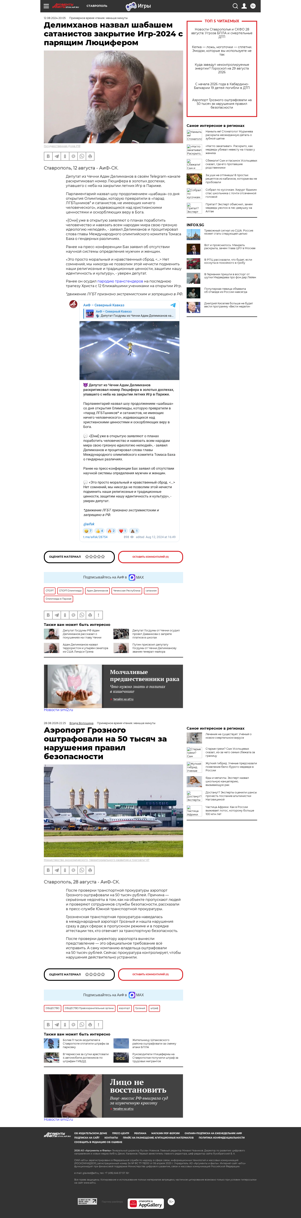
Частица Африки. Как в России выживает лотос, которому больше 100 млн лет (230, 810)
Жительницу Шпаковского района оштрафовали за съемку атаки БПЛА (154, 1043)
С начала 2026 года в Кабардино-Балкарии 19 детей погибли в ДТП (222, 86)
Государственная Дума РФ (62, 146)
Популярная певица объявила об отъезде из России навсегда (225, 290)
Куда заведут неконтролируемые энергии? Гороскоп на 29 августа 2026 (222, 68)
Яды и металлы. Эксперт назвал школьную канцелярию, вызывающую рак (227, 781)
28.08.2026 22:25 (55, 723)
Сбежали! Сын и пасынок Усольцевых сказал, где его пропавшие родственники (231, 164)
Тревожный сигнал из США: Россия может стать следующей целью (228, 232)
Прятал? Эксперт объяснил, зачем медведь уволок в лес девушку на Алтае (229, 208)
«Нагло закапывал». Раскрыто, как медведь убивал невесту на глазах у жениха (230, 149)
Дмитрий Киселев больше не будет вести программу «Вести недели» (228, 305)
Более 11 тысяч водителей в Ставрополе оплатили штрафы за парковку (86, 1043)
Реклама (140, 1133)
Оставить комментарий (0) (150, 556)
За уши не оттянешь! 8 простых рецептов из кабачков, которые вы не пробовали (231, 178)
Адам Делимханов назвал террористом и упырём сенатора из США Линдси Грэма (85, 648)
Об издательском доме (90, 1133)
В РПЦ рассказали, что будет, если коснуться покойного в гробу (228, 261)
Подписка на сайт (86, 1137)
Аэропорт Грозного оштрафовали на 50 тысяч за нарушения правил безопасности (222, 103)
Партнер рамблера (112, 1201)
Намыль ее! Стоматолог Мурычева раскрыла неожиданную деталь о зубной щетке (229, 135)
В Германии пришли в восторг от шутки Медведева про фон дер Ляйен (230, 276)
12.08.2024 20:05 (55, 18)
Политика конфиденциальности (222, 1137)
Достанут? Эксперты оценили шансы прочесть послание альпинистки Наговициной (231, 796)
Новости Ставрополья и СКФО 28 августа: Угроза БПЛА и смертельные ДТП (222, 33)
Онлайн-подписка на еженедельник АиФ (213, 1133)
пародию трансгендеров (120, 281)
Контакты (111, 1137)
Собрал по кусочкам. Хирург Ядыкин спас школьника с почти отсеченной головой (231, 193)
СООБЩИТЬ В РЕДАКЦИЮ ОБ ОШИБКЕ (98, 1142)
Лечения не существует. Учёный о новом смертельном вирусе (229, 735)
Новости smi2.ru (58, 710)
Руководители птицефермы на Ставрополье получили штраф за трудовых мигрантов (155, 1057)
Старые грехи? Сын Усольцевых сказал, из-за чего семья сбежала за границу (230, 752)
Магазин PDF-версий (165, 1133)
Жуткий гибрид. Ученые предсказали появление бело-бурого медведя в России (231, 767)
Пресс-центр (120, 1133)
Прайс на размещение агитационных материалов (158, 1137)
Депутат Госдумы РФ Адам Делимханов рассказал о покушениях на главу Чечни (82, 634)
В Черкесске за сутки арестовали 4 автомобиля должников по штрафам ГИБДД (86, 1057)
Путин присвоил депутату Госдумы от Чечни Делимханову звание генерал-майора (154, 648)
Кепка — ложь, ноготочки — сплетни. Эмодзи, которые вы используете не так (222, 50)
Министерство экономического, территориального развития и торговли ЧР (96, 860)
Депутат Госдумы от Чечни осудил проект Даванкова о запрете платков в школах (156, 634)
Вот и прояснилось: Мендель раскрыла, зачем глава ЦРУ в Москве (229, 247)
